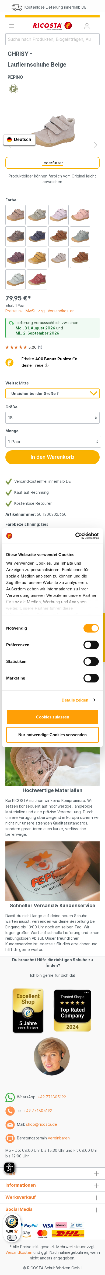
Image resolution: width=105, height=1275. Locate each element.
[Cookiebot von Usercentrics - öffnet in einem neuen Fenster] (75, 535)
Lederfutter (52, 163)
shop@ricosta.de (41, 1124)
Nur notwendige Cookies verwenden (52, 734)
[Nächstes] (96, 145)
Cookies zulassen (52, 717)
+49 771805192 (52, 1097)
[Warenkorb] (96, 24)
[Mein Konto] (87, 26)
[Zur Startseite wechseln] (52, 26)
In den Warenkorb (52, 457)
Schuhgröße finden (66, 8)
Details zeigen (75, 700)
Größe (11, 407)
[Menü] (11, 26)
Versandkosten (18, 1252)
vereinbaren (59, 1138)
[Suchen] (96, 39)
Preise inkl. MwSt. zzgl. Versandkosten (40, 310)
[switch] (91, 645)
